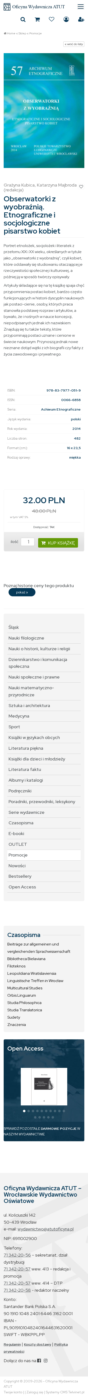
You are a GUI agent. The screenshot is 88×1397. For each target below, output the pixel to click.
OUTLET (18, 844)
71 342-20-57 (17, 1269)
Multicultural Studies (24, 988)
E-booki (16, 833)
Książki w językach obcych (34, 737)
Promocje (35, 33)
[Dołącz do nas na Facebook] (39, 1360)
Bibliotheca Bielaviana (26, 958)
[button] (24, 1111)
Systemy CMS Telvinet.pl (65, 1392)
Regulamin (12, 1344)
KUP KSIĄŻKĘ (61, 543)
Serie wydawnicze (26, 812)
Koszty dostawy (37, 1344)
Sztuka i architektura (29, 705)
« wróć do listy (74, 44)
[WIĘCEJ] (44, 1086)
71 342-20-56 (17, 1255)
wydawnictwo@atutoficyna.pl (46, 1229)
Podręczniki (20, 791)
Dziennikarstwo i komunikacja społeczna (38, 663)
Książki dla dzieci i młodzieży (37, 759)
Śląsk (14, 627)
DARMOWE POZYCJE (59, 1128)
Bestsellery (20, 876)
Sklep (22, 33)
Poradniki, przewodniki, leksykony (42, 801)
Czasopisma (21, 823)
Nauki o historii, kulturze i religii (39, 648)
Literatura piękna (26, 748)
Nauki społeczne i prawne (34, 677)
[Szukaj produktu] (23, 19)
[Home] (44, 7)
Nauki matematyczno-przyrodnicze (31, 691)
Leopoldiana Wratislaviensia (31, 973)
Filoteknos (16, 966)
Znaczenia (16, 1024)
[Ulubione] (51, 19)
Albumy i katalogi (26, 780)
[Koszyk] (37, 19)
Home (11, 33)
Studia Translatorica (24, 1010)
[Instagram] (45, 1360)
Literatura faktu (25, 769)
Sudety (13, 1017)
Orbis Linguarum (21, 995)
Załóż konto (81, 19)
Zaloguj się (66, 19)
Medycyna (19, 716)
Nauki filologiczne (26, 638)
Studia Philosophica (24, 1002)
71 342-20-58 (17, 1290)
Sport (14, 726)
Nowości (17, 865)
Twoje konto (13, 1392)
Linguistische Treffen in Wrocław (35, 980)
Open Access (22, 887)
